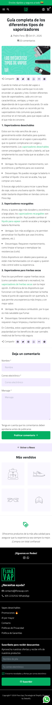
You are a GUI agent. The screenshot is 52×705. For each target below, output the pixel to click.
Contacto (6, 623)
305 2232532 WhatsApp (15, 596)
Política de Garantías (12, 633)
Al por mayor (8, 618)
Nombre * (6, 360)
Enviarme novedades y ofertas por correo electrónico (25, 673)
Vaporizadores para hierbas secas (22, 270)
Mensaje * (7, 390)
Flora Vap (20, 695)
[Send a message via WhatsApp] (46, 699)
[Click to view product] (13, 473)
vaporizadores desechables (35, 146)
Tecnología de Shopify (33, 695)
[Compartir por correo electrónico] (39, 79)
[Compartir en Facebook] (18, 79)
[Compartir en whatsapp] (34, 79)
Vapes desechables (11, 607)
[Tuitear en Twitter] (23, 79)
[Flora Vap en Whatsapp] (28, 557)
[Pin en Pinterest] (28, 79)
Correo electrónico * (11, 375)
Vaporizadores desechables (19, 125)
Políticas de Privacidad (13, 628)
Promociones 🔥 (10, 613)
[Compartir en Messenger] (44, 79)
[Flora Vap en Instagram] (24, 557)
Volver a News (26, 447)
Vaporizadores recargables (18, 203)
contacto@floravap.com (15, 591)
